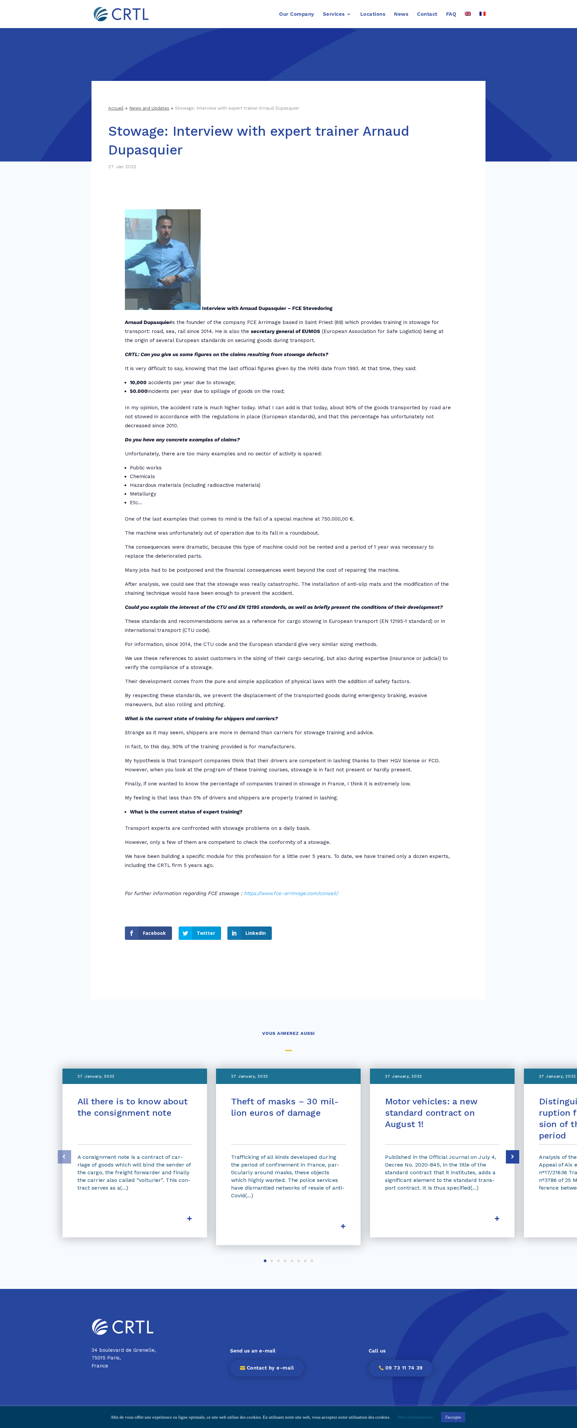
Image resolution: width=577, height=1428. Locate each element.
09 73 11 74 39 (404, 1368)
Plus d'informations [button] (415, 1417)
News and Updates (149, 108)
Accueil (116, 108)
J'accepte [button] (453, 1417)
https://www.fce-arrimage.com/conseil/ (291, 893)
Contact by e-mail (270, 1368)
